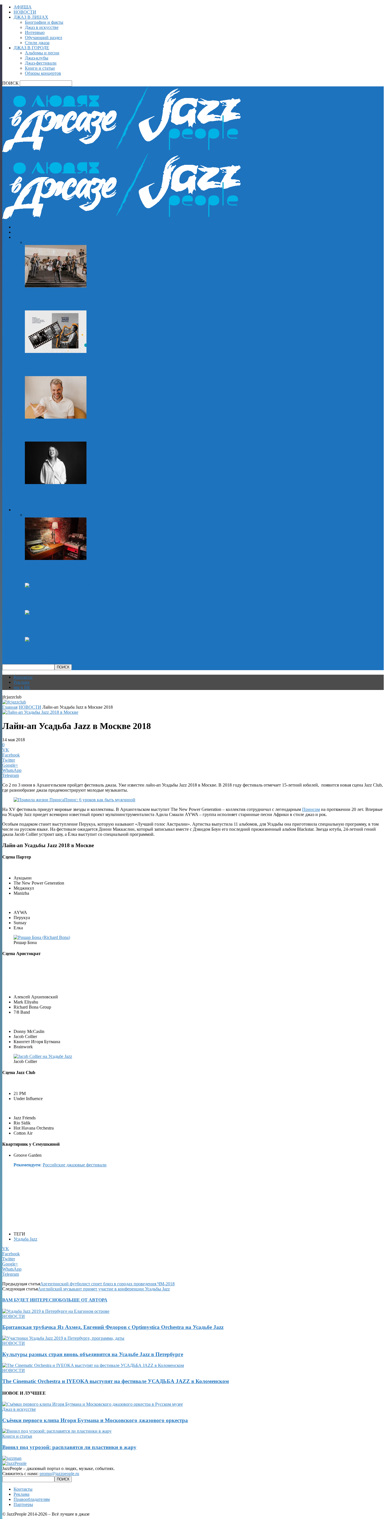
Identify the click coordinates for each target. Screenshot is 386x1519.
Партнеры (23, 1504)
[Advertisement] (68, 970)
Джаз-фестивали (41, 63)
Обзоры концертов (43, 73)
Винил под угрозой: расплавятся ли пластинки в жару (92, 574)
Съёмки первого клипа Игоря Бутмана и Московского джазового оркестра (118, 302)
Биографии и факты (44, 22)
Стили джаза (37, 42)
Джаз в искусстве (41, 27)
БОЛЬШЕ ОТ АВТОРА (83, 1300)
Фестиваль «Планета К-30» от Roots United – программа (94, 601)
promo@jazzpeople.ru (59, 1473)
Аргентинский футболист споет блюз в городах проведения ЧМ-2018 (107, 1283)
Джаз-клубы (36, 58)
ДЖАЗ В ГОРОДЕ (31, 47)
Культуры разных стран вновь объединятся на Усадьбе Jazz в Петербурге (92, 1354)
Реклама (21, 682)
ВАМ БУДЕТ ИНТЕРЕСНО (30, 1300)
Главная (10, 707)
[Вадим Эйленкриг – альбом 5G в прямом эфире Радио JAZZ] (45, 612)
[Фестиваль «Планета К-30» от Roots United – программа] (60, 585)
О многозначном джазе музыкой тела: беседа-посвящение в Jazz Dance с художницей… (131, 499)
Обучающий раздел (43, 37)
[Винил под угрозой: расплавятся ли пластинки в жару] (55, 558)
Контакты (23, 677)
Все (28, 242)
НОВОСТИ (25, 12)
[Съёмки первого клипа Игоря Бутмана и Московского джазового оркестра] (55, 286)
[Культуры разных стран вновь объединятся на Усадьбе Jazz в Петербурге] (63, 1338)
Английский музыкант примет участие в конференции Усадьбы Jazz (104, 1288)
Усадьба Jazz (25, 1239)
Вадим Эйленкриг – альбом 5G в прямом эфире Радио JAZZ (99, 628)
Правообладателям (32, 1499)
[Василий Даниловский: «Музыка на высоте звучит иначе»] (55, 417)
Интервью (35, 32)
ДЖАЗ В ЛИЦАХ (31, 17)
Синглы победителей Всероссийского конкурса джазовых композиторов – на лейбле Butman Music (146, 656)
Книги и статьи (40, 68)
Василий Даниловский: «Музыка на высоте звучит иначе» (97, 433)
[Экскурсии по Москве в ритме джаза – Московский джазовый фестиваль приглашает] (55, 351)
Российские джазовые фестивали (75, 1164)
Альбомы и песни (42, 52)
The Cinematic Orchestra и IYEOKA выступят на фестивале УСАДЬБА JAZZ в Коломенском (115, 1381)
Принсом (311, 809)
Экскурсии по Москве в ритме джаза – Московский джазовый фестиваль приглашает (130, 367)
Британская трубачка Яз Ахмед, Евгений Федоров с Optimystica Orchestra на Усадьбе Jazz (113, 1327)
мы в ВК (22, 687)
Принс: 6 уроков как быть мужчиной (99, 799)
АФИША (23, 7)
